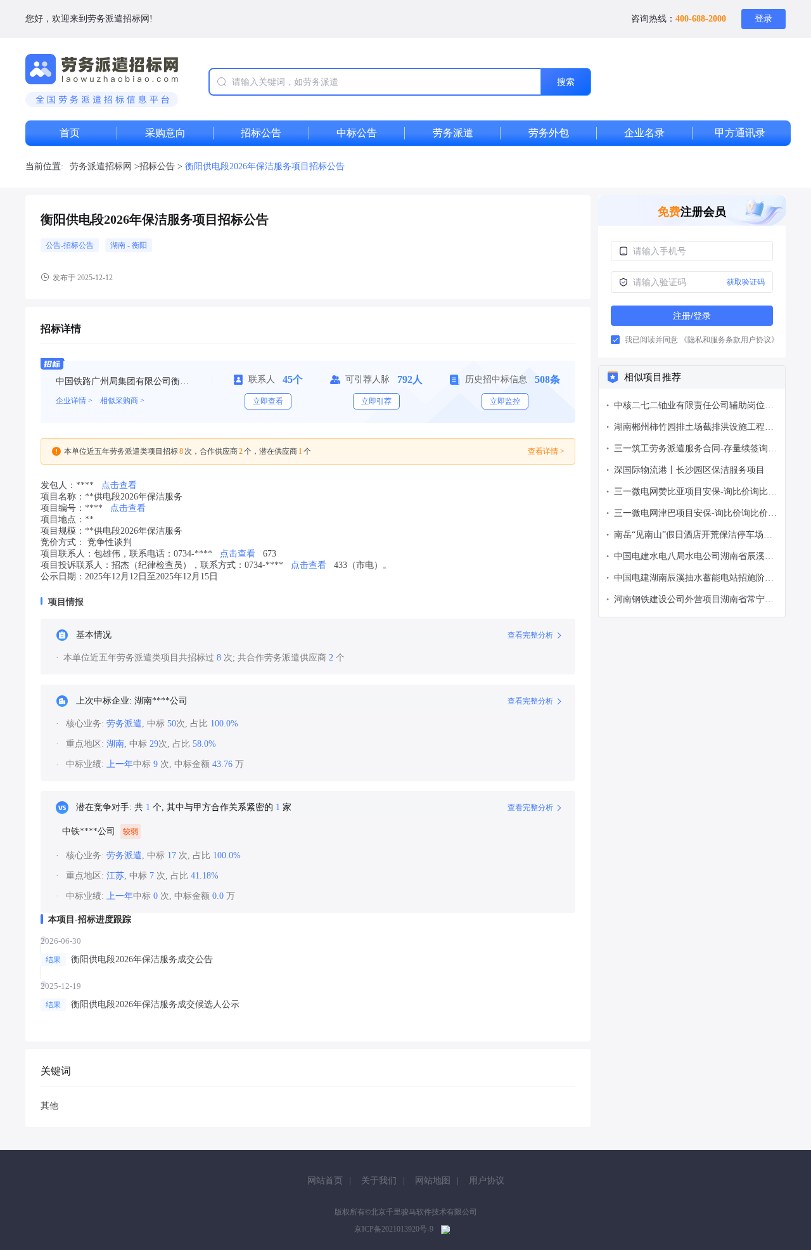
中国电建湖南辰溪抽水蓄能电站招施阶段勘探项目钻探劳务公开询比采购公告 (694, 579)
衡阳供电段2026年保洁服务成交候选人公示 (155, 1004)
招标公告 (158, 166)
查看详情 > (546, 451)
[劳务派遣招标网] (101, 82)
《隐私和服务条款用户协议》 (729, 339)
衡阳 (139, 245)
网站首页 (325, 1180)
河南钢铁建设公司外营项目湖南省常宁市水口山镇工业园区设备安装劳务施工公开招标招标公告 (694, 601)
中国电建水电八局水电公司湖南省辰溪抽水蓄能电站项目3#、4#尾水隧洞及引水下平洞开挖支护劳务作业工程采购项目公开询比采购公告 (694, 557)
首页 (70, 132)
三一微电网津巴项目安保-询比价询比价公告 (695, 514)
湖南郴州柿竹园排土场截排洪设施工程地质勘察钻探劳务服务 (694, 428)
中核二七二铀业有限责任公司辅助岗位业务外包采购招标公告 (694, 407)
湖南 (118, 245)
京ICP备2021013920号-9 (393, 1229)
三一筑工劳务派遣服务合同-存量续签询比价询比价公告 (695, 450)
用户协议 (486, 1180)
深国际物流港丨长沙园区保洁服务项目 (689, 470)
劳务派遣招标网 (101, 166)
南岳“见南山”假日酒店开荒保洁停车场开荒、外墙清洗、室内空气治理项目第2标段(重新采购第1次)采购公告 (693, 536)
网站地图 (432, 1180)
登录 (763, 18)
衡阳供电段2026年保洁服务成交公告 (142, 959)
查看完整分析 (530, 635)
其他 (49, 1106)
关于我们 (379, 1180)
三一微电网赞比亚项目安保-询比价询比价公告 (695, 493)
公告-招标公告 (70, 245)
